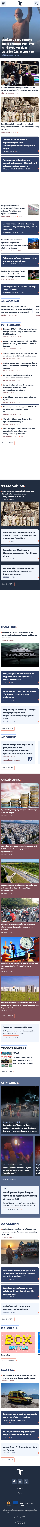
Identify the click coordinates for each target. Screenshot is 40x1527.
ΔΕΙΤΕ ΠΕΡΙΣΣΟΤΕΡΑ (9, 1180)
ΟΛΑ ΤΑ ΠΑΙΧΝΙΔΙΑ (8, 1361)
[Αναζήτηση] (36, 3)
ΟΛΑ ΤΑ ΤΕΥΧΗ (7, 1071)
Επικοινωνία (20, 1488)
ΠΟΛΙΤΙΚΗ (8, 627)
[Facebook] (14, 1481)
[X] (26, 1481)
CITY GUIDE (9, 1083)
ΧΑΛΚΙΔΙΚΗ (10, 1224)
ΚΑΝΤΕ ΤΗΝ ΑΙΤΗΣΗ (11, 1038)
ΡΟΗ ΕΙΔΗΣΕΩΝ (10, 325)
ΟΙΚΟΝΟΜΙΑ (10, 780)
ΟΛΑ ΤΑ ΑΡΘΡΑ (7, 443)
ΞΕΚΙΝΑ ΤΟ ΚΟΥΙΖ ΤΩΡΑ (12, 1210)
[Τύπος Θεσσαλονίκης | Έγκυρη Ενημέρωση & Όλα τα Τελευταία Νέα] (20, 3)
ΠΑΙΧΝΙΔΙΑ (9, 1328)
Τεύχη (20, 1493)
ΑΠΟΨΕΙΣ (8, 737)
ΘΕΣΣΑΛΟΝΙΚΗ (12, 486)
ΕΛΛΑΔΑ (7, 1370)
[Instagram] (20, 1481)
